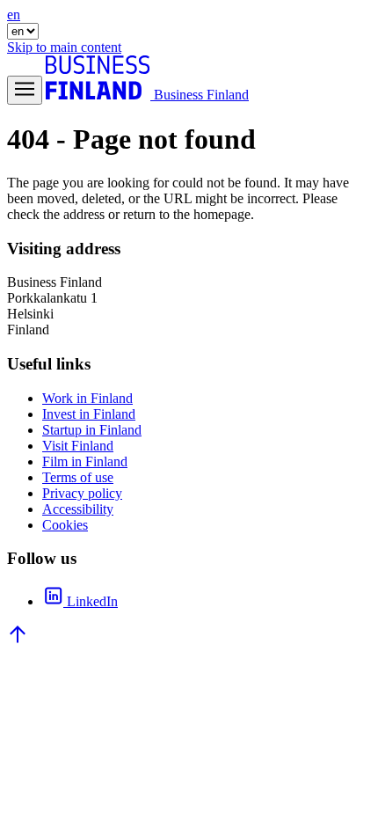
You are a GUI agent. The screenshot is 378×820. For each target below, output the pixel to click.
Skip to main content (64, 47)
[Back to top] (17, 640)
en (13, 14)
